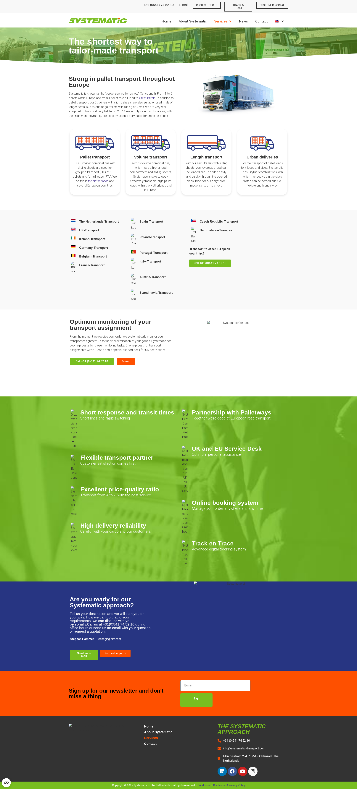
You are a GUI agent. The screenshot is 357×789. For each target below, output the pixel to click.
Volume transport (150, 157)
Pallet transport (95, 157)
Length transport (206, 157)
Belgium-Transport (93, 256)
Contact (261, 21)
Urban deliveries (262, 157)
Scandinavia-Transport (156, 292)
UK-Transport (89, 230)
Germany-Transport (93, 248)
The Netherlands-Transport (99, 221)
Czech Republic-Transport (219, 221)
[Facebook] (232, 771)
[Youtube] (242, 771)
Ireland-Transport (92, 239)
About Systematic (193, 21)
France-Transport (92, 265)
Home (166, 21)
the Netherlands (98, 181)
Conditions (204, 785)
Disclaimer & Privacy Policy (229, 785)
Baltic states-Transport (217, 230)
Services (220, 21)
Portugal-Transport (153, 253)
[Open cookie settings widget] (6, 782)
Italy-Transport (150, 261)
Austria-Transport (152, 277)
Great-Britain (147, 98)
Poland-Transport (152, 237)
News (243, 21)
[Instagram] (253, 771)
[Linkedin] (222, 771)
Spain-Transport (151, 221)
